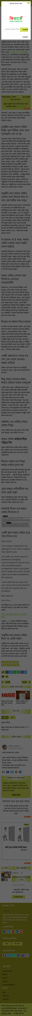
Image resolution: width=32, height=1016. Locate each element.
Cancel (25, 37)
